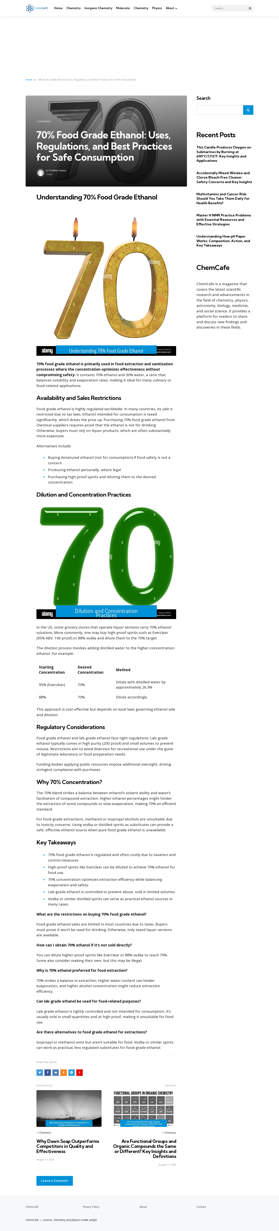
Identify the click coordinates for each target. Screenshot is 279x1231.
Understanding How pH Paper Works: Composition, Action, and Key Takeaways (223, 241)
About (170, 8)
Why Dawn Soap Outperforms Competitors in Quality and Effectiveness (67, 1146)
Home (58, 8)
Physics (157, 8)
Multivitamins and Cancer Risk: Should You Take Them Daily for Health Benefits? (223, 198)
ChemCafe (32, 1207)
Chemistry (73, 8)
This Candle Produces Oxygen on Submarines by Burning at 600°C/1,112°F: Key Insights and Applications (223, 154)
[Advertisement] (139, 45)
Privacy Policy (91, 1207)
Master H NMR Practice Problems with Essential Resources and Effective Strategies (223, 220)
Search (203, 98)
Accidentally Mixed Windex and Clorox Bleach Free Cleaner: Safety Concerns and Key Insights (224, 177)
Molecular (123, 8)
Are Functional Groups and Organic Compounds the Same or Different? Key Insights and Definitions (144, 1148)
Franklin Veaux (57, 170)
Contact (201, 1207)
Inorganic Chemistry (98, 8)
